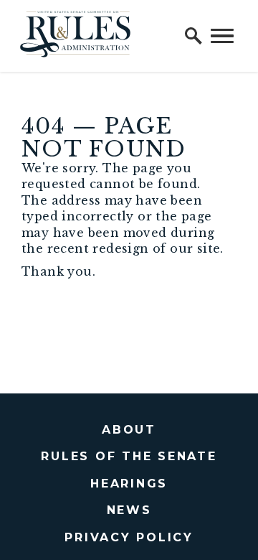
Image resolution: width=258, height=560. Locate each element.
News (129, 510)
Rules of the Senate (128, 456)
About (129, 430)
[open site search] (193, 36)
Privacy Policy (129, 537)
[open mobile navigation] (222, 36)
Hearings (129, 483)
